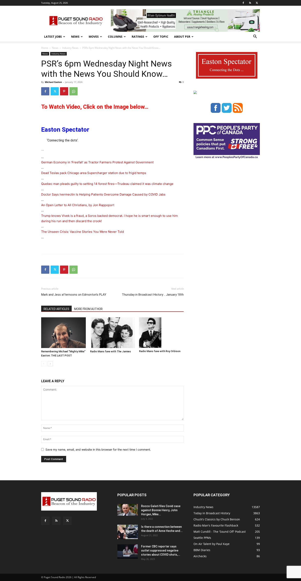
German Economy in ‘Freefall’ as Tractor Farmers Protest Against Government (97, 162)
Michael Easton (53, 82)
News (75, 36)
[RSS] (250, 3)
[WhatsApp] (73, 91)
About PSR (182, 36)
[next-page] (50, 363)
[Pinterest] (64, 91)
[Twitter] (257, 3)
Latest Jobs (53, 36)
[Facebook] (243, 3)
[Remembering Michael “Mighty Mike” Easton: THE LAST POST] (63, 332)
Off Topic (160, 36)
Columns (115, 36)
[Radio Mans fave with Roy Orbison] (161, 332)
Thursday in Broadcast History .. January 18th (153, 294)
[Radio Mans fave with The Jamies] (112, 332)
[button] (255, 37)
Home (44, 48)
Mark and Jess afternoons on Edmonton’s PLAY (73, 294)
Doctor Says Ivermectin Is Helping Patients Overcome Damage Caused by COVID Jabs (103, 194)
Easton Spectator (65, 129)
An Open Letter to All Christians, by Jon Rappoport (77, 205)
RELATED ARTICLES (56, 309)
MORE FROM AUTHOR (88, 309)
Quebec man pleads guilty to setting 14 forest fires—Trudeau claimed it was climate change (107, 184)
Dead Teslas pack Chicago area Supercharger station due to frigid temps (93, 173)
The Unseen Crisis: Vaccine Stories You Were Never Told (82, 232)
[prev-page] (43, 363)
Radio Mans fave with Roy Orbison (159, 351)
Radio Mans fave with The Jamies (110, 351)
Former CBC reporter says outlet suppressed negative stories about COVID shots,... (160, 550)
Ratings (138, 36)
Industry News (70, 48)
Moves (94, 36)
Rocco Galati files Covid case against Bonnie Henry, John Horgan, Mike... (160, 510)
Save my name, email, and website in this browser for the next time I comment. (98, 449)
